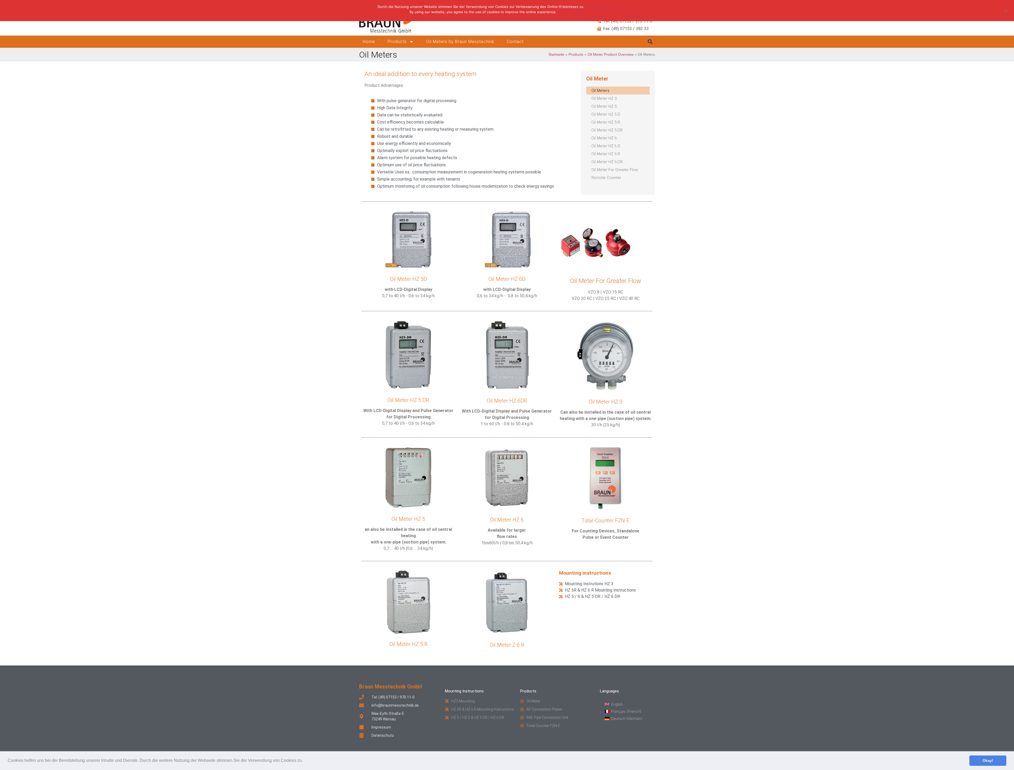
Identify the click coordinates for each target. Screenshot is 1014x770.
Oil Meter (597, 78)
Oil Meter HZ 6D (507, 279)
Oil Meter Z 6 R (507, 645)
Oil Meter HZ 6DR (507, 401)
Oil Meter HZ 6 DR (607, 161)
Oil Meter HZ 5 (604, 106)
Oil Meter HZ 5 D (606, 114)
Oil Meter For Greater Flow (615, 169)
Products (397, 41)
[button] (305, 761)
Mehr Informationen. (602, 6)
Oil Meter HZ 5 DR (607, 130)
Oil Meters (600, 90)
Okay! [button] (988, 760)
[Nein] (1005, 10)
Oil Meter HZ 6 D (606, 146)
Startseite (556, 54)
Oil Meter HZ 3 (604, 98)
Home (369, 41)
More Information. (572, 12)
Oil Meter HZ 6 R (606, 154)
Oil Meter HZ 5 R (606, 122)
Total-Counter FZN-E (605, 520)
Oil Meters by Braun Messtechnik (460, 41)
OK (629, 11)
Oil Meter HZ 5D (408, 279)
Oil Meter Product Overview (610, 54)
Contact (515, 41)
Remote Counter (606, 177)
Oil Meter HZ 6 (604, 138)
